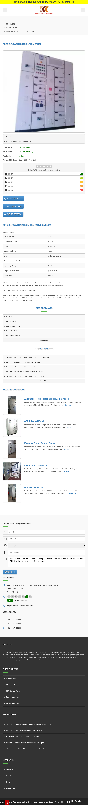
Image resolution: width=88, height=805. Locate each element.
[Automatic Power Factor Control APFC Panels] (12, 405)
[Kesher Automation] (44, 10)
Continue (68, 405)
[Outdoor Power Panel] (12, 493)
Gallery (9, 782)
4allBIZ (67, 802)
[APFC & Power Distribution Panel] (44, 91)
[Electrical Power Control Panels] (12, 449)
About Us (9, 770)
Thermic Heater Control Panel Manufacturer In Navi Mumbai (28, 357)
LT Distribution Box (13, 335)
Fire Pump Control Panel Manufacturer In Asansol (24, 362)
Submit (8, 572)
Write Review (14, 214)
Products (10, 24)
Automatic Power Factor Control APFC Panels (46, 399)
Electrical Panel (11, 321)
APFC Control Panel (34, 421)
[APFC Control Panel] (12, 427)
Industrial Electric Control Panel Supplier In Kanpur (24, 371)
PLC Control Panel (13, 326)
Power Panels (12, 28)
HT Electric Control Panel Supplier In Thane (22, 367)
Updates (9, 776)
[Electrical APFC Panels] (12, 471)
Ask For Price (14, 198)
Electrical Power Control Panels (39, 443)
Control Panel (11, 317)
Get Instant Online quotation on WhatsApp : (44, 2)
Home (5, 20)
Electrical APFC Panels (35, 465)
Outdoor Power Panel (34, 487)
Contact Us (10, 788)
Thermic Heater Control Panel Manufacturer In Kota (25, 376)
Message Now (14, 206)
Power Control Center (14, 331)
